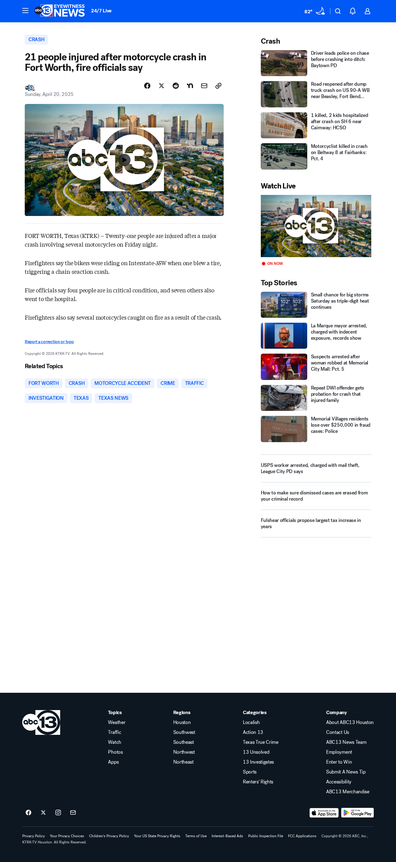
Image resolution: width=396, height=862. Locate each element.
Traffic (114, 732)
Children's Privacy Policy (109, 836)
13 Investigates (258, 762)
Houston (182, 722)
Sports (249, 771)
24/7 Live (101, 10)
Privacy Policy (33, 836)
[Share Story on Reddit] (175, 85)
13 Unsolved (256, 752)
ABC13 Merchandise (347, 791)
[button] (25, 10)
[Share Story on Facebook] (147, 85)
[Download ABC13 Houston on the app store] (324, 813)
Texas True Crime (260, 742)
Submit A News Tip (346, 771)
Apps (113, 762)
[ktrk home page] (41, 722)
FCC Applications (302, 836)
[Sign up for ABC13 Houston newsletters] (73, 813)
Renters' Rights (258, 781)
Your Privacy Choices (67, 836)
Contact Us (337, 732)
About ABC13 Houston (350, 722)
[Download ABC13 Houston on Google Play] (357, 813)
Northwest (184, 752)
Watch (114, 742)
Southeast (183, 742)
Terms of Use (196, 836)
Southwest (184, 732)
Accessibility (338, 781)
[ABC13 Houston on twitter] (43, 813)
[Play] (316, 226)
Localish (251, 722)
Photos (115, 752)
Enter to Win (339, 762)
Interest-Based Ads (227, 836)
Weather (116, 722)
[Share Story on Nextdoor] (190, 85)
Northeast (183, 762)
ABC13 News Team (346, 742)
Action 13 (253, 732)
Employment (339, 752)
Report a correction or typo (49, 342)
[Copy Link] (218, 85)
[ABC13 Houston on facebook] (28, 813)
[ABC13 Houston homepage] (59, 11)
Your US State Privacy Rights (157, 836)
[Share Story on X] (161, 85)
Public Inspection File (265, 836)
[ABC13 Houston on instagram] (58, 813)
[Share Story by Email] (204, 85)
